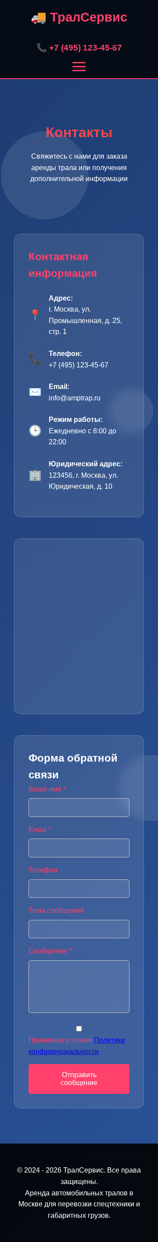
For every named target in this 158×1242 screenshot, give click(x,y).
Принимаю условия (77, 1045)
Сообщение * (50, 951)
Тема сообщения (56, 910)
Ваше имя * (47, 789)
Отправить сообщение (79, 1078)
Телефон (43, 870)
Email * (40, 829)
